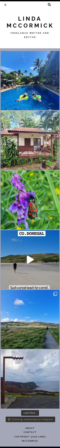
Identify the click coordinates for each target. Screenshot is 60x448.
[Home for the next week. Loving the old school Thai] (30, 140)
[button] (5, 4)
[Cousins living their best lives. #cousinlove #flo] (30, 80)
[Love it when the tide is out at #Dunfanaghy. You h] (30, 319)
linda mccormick (30, 22)
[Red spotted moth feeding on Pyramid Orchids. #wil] (30, 199)
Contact (30, 432)
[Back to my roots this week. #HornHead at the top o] (30, 379)
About (30, 428)
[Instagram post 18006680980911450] (30, 259)
